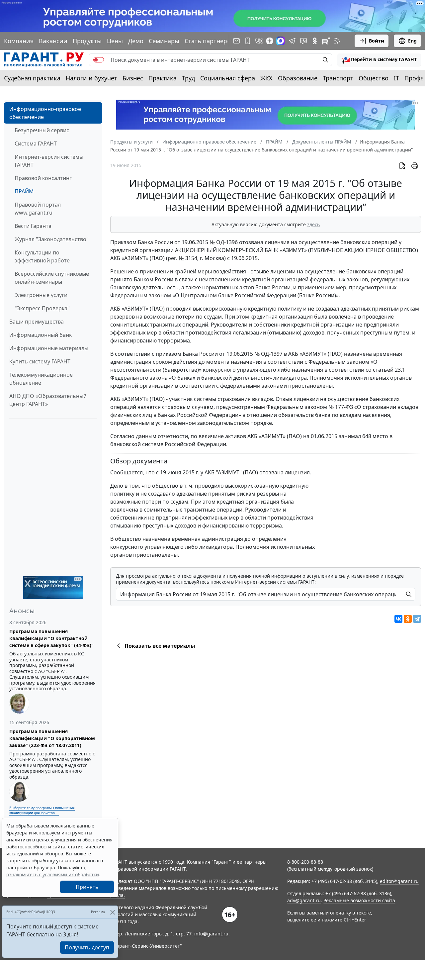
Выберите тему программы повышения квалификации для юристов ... (42, 810)
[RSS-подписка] (337, 41)
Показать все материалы (160, 645)
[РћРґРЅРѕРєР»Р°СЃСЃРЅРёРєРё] (408, 619)
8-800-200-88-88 (305, 862)
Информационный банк (40, 334)
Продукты (87, 41)
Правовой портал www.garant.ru (38, 208)
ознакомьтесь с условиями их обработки (52, 874)
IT (396, 78)
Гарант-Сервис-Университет (147, 946)
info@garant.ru (211, 933)
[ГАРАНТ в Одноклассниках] (315, 41)
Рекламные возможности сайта (359, 900)
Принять (87, 887)
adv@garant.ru (304, 900)
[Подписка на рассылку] (236, 41)
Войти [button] (376, 41)
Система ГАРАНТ (36, 143)
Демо (135, 41)
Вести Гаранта (33, 226)
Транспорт (338, 78)
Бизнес (133, 78)
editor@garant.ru (399, 881)
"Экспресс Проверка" (42, 308)
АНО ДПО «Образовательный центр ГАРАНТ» (48, 400)
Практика (162, 78)
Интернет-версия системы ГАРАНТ (49, 160)
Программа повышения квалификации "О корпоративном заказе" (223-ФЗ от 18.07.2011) (52, 738)
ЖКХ (266, 78)
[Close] (112, 912)
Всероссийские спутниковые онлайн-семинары (52, 277)
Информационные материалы (48, 348)
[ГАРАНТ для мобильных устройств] (248, 41)
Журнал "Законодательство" (52, 239)
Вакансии (53, 41)
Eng (412, 41)
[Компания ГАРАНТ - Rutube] (326, 41)
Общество (373, 78)
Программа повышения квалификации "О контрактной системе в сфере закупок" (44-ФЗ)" (51, 638)
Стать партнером (210, 41)
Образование (297, 78)
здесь (313, 224)
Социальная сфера (227, 78)
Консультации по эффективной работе (42, 256)
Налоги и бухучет (91, 78)
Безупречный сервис (42, 130)
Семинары (164, 41)
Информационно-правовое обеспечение (45, 113)
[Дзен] (269, 41)
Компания (19, 41)
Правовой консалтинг (43, 178)
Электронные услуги (41, 295)
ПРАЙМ (24, 191)
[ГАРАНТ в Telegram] (292, 41)
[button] (379, 59)
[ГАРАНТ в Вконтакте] (259, 41)
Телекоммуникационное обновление (41, 378)
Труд (188, 78)
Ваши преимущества (36, 321)
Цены (115, 41)
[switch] (98, 59)
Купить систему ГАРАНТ (39, 361)
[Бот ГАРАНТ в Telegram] (303, 41)
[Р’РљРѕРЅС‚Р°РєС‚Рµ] (398, 619)
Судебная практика (32, 78)
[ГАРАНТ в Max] (280, 41)
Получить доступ (87, 947)
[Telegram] (417, 619)
